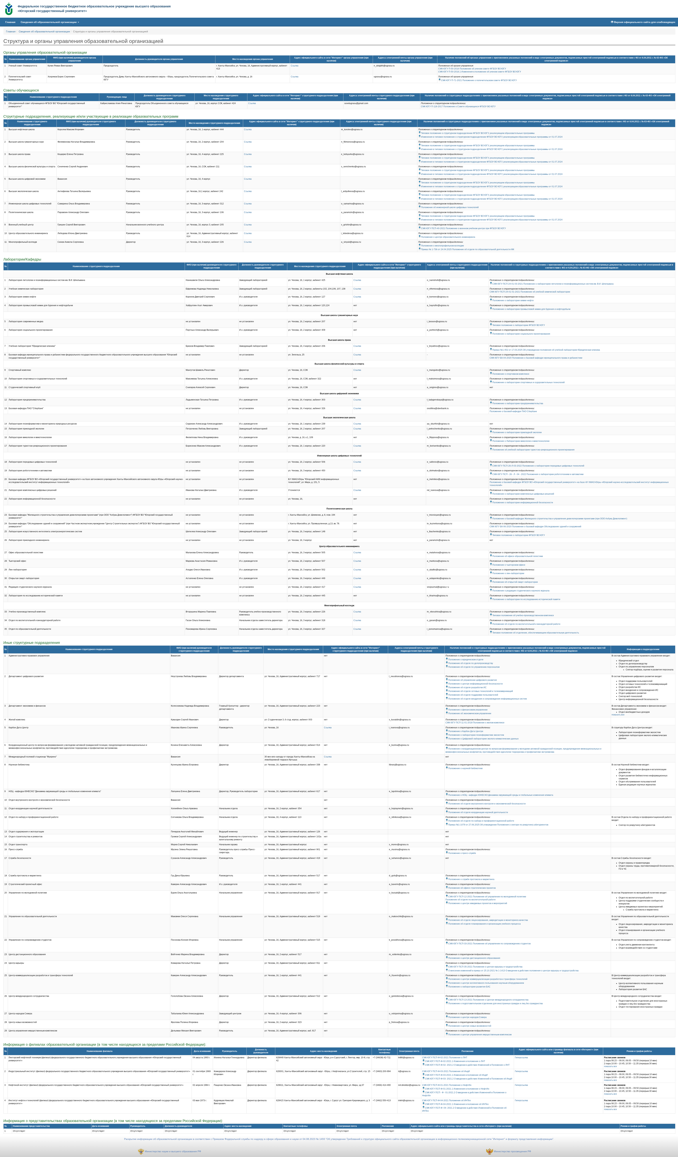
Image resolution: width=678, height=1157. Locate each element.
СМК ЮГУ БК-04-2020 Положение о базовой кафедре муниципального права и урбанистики (536, 358)
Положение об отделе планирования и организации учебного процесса (484, 924)
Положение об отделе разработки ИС (467, 687)
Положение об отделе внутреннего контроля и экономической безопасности (487, 803)
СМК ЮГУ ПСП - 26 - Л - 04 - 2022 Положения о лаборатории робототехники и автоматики (538, 474)
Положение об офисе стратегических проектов (472, 888)
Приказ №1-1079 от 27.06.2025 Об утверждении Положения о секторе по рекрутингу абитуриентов (498, 825)
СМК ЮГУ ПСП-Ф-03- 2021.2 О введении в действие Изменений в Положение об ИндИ (468, 1079)
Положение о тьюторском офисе (508, 565)
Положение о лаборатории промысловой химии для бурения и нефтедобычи (531, 309)
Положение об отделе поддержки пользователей (473, 695)
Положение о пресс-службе (462, 853)
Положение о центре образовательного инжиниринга (448, 237)
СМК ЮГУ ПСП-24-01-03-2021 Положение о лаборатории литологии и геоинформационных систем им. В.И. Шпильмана (553, 284)
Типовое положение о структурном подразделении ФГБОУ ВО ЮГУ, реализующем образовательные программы (478, 133)
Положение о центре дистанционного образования (474, 958)
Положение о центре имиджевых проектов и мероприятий (477, 903)
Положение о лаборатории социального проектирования (521, 334)
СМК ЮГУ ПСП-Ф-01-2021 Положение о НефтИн (446, 1085)
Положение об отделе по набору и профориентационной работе (481, 821)
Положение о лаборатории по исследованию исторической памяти (526, 599)
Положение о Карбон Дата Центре (465, 731)
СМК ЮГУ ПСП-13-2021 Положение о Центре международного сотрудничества (488, 1000)
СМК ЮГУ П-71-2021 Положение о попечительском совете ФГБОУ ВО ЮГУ (479, 80)
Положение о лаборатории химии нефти (513, 300)
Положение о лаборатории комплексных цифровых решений (523, 494)
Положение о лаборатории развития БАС (469, 986)
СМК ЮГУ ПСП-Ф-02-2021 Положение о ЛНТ (444, 1057)
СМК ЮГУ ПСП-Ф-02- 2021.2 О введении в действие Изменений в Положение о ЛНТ (467, 1065)
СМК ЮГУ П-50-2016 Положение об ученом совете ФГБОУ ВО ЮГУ (472, 68)
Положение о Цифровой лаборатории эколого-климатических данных (483, 738)
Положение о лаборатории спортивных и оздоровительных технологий (528, 382)
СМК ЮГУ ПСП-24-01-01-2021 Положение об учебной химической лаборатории (530, 292)
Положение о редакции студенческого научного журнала (520, 590)
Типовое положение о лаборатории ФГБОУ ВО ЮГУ (518, 325)
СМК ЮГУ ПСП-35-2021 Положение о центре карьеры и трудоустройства (485, 967)
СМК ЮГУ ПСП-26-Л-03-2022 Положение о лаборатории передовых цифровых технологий (538, 466)
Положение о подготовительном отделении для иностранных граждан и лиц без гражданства (495, 1003)
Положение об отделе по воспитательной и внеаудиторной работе (526, 624)
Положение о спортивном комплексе (510, 374)
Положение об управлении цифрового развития (472, 680)
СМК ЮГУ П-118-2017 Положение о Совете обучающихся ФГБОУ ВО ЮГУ (458, 106)
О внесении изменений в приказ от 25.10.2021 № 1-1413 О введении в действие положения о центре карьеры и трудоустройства (513, 970)
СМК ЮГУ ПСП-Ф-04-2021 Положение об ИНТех (446, 1100)
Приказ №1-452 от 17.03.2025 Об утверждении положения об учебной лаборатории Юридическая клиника (546, 350)
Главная (11, 21)
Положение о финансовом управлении (467, 710)
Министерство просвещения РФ (512, 1151)
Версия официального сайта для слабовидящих (644, 22)
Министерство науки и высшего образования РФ (173, 1151)
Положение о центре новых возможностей (469, 1026)
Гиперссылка (521, 1057)
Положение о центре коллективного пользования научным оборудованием (486, 983)
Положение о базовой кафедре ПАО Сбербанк (513, 411)
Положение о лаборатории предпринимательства (517, 403)
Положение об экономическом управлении (469, 713)
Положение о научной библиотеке (465, 768)
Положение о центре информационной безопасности (475, 684)
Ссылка (294, 65)
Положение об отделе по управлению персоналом (473, 667)
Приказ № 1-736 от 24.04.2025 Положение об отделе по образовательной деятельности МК (467, 249)
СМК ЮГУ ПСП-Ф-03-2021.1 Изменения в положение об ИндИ (456, 1075)
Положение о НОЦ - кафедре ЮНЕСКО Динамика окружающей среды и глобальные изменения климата (500, 795)
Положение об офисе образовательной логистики (517, 556)
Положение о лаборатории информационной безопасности (522, 502)
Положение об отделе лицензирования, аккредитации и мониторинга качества (488, 920)
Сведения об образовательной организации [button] (49, 22)
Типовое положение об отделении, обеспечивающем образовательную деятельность (535, 632)
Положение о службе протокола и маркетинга (471, 879)
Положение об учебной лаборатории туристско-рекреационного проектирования (533, 449)
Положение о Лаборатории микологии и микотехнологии (520, 441)
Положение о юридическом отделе (465, 659)
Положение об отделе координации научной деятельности (478, 812)
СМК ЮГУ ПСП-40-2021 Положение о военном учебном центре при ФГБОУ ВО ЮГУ (463, 228)
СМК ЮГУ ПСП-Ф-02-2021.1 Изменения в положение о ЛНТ (455, 1061)
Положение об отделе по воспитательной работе (470, 899)
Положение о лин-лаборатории (508, 573)
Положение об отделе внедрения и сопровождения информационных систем (487, 699)
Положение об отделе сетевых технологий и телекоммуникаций (480, 691)
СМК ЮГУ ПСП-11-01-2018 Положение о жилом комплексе (474, 722)
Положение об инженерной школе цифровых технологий (450, 207)
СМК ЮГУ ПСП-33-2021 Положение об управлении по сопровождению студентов (489, 943)
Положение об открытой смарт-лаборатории (515, 582)
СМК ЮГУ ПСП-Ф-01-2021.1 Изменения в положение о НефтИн (457, 1089)
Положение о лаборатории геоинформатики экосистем (476, 735)
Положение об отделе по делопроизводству (470, 663)
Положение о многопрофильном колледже (442, 245)
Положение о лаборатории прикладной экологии (517, 432)
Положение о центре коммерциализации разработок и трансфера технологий (487, 979)
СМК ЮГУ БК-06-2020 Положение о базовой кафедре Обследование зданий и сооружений (535, 526)
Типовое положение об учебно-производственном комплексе (523, 615)
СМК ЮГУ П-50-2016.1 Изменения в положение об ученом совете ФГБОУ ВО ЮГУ (479, 71)
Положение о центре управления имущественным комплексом (480, 1034)
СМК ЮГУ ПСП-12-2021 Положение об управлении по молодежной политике (487, 896)
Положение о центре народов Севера (467, 1017)
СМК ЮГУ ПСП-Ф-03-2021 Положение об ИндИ (446, 1071)
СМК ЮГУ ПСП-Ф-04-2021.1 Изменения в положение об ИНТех (457, 1104)
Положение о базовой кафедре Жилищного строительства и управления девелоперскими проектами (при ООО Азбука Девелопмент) (559, 518)
